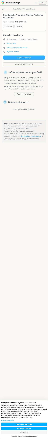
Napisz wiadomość (24, 57)
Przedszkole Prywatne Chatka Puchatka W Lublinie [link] (24, 9)
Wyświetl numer (13, 52)
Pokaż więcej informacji (24, 64)
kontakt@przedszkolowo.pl (31, 136)
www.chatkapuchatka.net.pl (17, 47)
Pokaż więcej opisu (24, 94)
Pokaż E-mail (11, 43)
